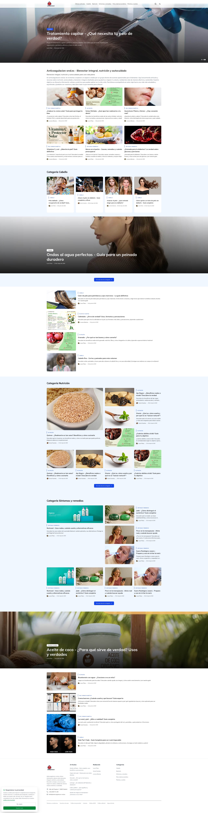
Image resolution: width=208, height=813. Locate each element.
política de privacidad (9, 800)
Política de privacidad (76, 803)
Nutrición (95, 4)
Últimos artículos (80, 4)
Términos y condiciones (52, 803)
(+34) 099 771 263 (53, 792)
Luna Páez (49, 48)
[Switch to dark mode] (159, 3)
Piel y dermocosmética (119, 4)
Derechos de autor (64, 803)
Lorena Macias (97, 774)
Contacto (85, 803)
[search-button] (155, 4)
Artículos (73, 765)
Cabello (88, 4)
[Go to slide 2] (203, 59)
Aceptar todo (19, 808)
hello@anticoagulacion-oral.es (57, 794)
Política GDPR (92, 803)
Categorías (120, 765)
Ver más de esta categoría (103, 279)
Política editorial (101, 803)
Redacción (96, 765)
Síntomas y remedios (105, 4)
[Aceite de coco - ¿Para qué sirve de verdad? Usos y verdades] (104, 640)
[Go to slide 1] (201, 59)
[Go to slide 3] (205, 59)
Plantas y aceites (132, 4)
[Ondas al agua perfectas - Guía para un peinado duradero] (104, 245)
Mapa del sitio (110, 803)
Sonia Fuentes (97, 771)
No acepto (19, 804)
